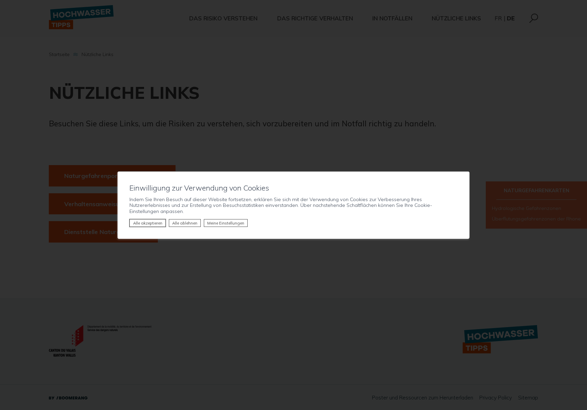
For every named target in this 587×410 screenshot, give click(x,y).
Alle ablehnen (184, 223)
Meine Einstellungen (225, 223)
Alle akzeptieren (147, 223)
